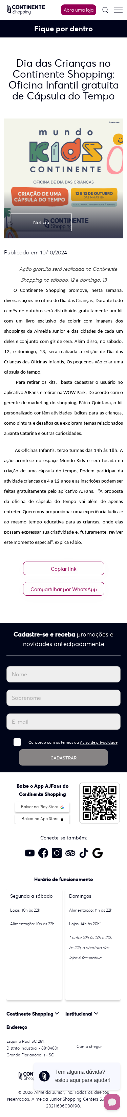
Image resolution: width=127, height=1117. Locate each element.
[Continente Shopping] (26, 9)
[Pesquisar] (105, 10)
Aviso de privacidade (99, 742)
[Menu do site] (118, 10)
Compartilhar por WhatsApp (63, 589)
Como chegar (89, 1046)
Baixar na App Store (41, 818)
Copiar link (64, 569)
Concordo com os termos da (73, 742)
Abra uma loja (78, 10)
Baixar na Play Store (40, 806)
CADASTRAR (63, 758)
